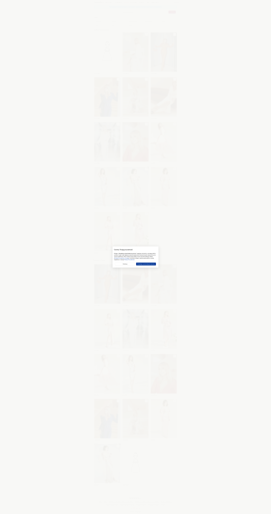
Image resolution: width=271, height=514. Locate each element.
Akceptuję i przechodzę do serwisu (146, 264)
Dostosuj (125, 264)
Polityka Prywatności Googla (121, 258)
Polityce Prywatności (129, 259)
